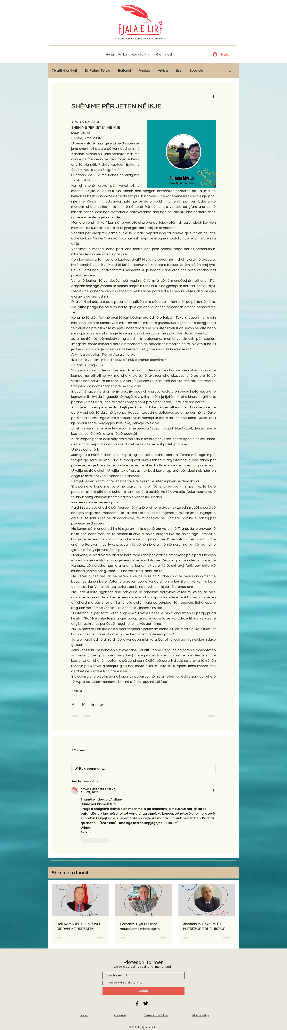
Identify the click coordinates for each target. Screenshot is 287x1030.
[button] (230, 70)
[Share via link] (102, 704)
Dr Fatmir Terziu (97, 70)
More (215, 70)
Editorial (124, 70)
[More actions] (213, 96)
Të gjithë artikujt (64, 70)
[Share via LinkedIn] (92, 704)
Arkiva (163, 70)
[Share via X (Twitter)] (83, 704)
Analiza (144, 70)
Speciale (196, 70)
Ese (179, 70)
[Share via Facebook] (73, 704)
